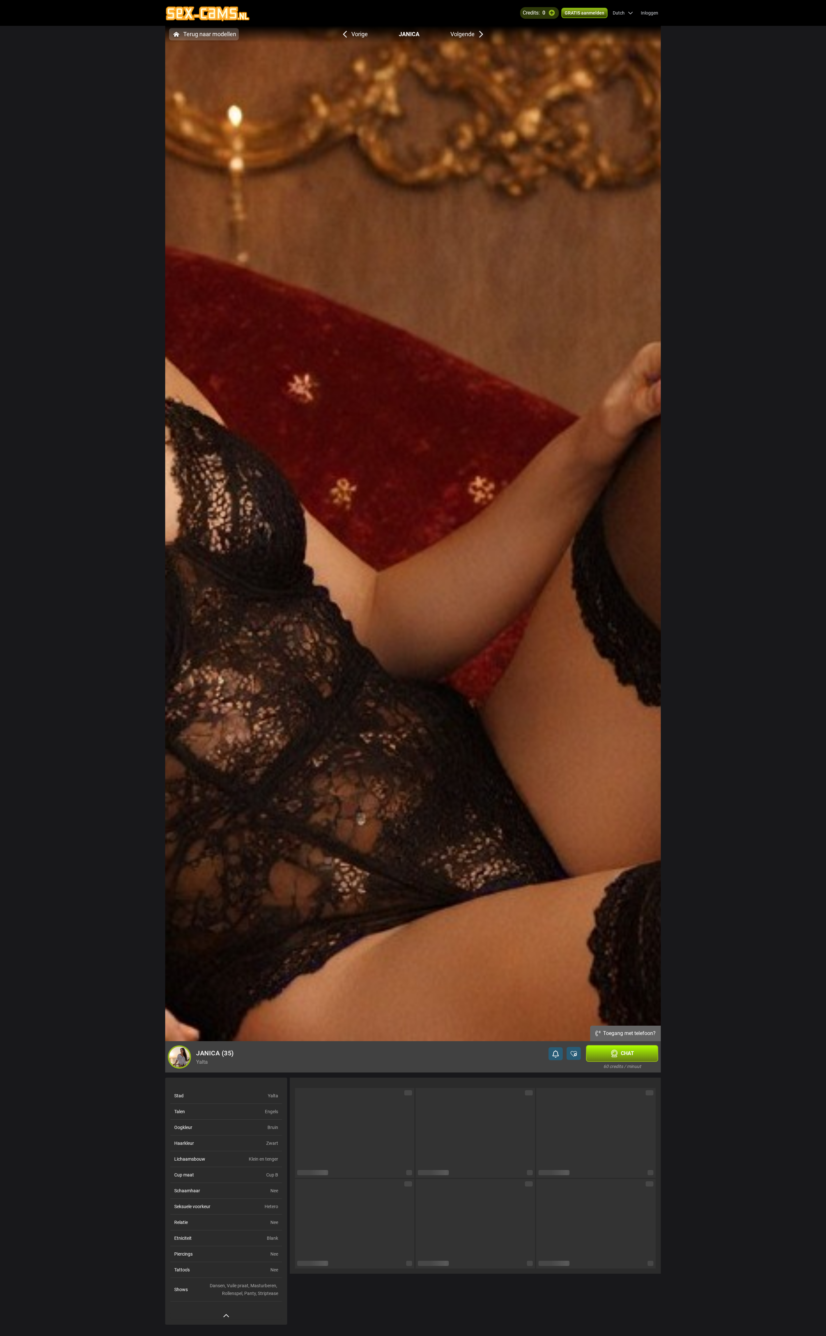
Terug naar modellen (209, 34)
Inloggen (649, 13)
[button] (623, 13)
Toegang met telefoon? (629, 1033)
